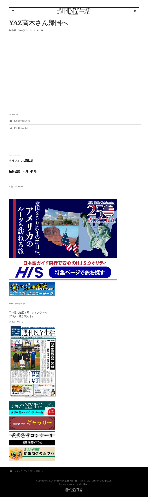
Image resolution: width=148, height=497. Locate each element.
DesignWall (105, 481)
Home (16, 471)
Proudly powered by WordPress (74, 484)
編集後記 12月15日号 (22, 171)
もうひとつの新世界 (21, 160)
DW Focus (91, 481)
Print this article (21, 128)
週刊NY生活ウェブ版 (67, 481)
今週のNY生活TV (20, 30)
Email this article (22, 121)
